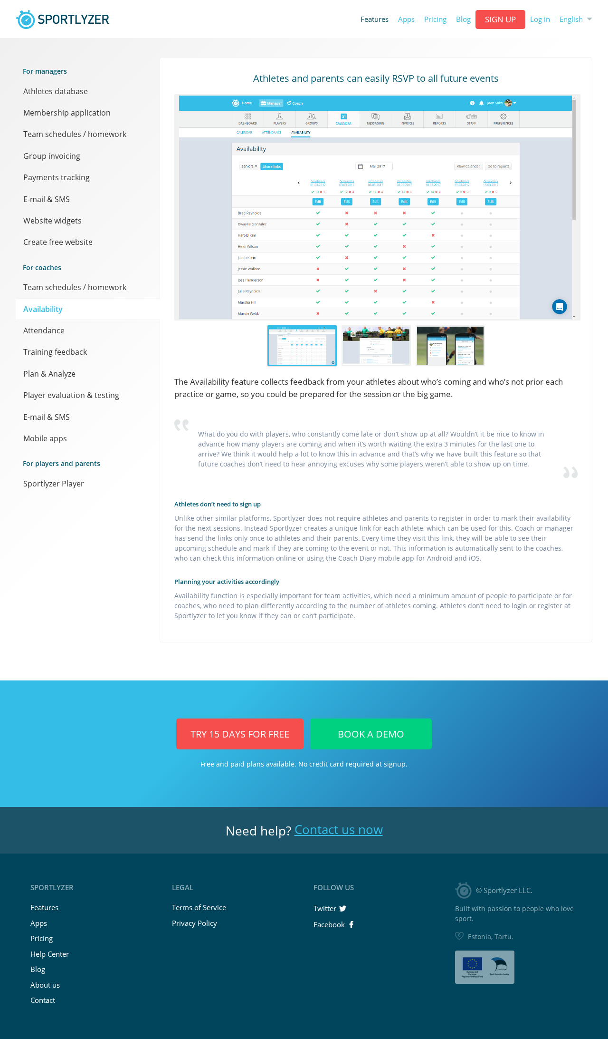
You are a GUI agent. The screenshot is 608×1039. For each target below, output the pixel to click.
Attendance (44, 330)
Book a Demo (371, 734)
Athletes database (55, 91)
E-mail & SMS (46, 199)
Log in (540, 19)
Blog (463, 19)
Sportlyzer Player (53, 483)
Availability (43, 309)
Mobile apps (45, 438)
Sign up (500, 19)
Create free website (58, 242)
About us (45, 985)
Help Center (49, 954)
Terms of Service (199, 907)
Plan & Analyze (49, 374)
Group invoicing (51, 156)
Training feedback (55, 352)
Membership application (67, 112)
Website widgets (52, 220)
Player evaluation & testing (71, 395)
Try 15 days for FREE (239, 734)
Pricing (435, 19)
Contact (42, 1000)
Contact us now (338, 829)
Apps (406, 19)
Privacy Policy (194, 923)
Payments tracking (56, 177)
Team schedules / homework (74, 134)
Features (375, 19)
